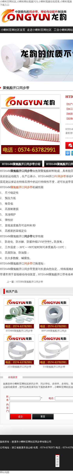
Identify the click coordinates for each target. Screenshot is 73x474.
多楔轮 (65, 383)
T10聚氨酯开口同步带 (54, 366)
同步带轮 (45, 383)
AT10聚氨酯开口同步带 (19, 366)
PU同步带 (60, 176)
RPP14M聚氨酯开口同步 (54, 330)
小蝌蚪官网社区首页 (13, 29)
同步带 (28, 263)
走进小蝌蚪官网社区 (39, 29)
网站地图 (4, 472)
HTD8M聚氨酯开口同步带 (29, 281)
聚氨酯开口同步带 (22, 187)
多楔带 (55, 383)
